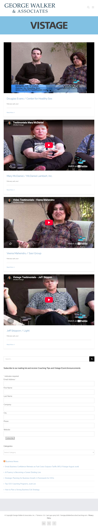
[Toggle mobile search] (88, 7)
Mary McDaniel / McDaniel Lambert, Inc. (29, 175)
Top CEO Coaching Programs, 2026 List (20, 484)
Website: (7, 430)
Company (7, 405)
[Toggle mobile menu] (93, 7)
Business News (12, 461)
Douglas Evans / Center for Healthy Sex (29, 98)
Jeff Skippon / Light (18, 330)
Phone (6, 421)
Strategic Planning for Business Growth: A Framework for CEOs (29, 478)
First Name (8, 388)
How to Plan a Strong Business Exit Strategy (22, 490)
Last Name (8, 396)
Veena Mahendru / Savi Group (24, 253)
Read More (10, 112)
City (5, 413)
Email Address (10, 379)
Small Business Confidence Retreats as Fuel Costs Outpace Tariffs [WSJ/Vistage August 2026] (42, 467)
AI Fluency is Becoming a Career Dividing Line (23, 472)
